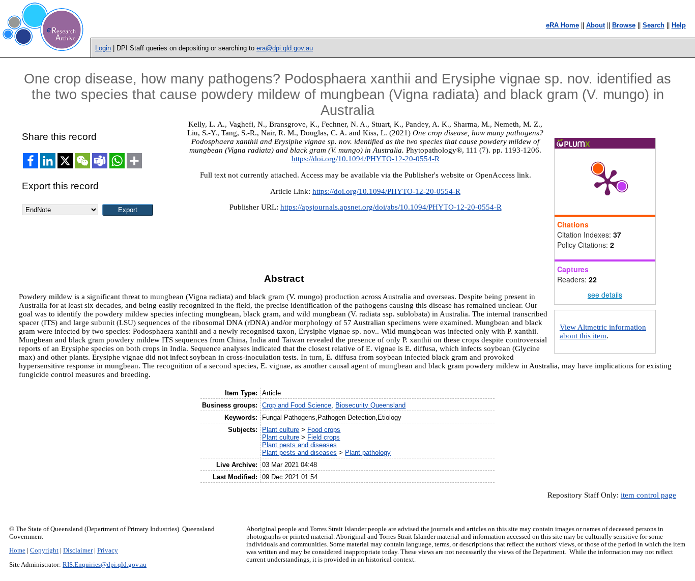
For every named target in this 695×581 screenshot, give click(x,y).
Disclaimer (78, 550)
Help (679, 25)
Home (17, 550)
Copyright (44, 550)
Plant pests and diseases (299, 445)
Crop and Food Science (296, 405)
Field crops (323, 437)
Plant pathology (368, 452)
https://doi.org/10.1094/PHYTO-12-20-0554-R (366, 159)
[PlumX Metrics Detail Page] (607, 181)
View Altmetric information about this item (603, 331)
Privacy (107, 550)
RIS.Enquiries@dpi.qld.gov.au (105, 564)
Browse (623, 25)
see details (605, 294)
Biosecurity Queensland (370, 405)
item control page (648, 495)
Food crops (323, 429)
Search (653, 25)
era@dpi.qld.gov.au (284, 48)
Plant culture (280, 429)
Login (103, 48)
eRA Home (562, 25)
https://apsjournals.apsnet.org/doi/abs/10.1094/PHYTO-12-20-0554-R (391, 207)
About (595, 25)
